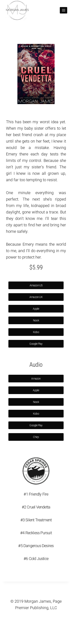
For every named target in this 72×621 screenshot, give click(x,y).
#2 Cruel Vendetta (36, 507)
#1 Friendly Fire (36, 494)
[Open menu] (63, 10)
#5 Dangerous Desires (36, 545)
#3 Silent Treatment (36, 520)
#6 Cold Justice (36, 558)
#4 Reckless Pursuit (36, 532)
